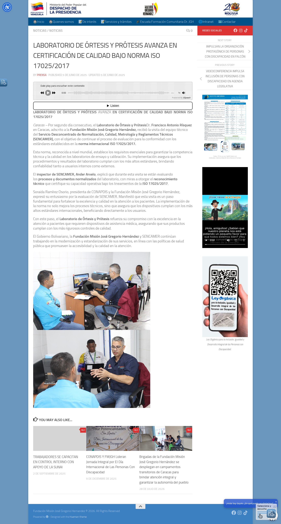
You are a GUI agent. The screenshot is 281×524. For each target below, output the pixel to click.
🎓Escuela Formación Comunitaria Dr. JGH (165, 22)
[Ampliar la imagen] (243, 99)
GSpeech (186, 97)
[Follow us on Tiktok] (246, 30)
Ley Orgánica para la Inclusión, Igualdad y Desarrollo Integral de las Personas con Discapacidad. (225, 344)
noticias (40, 31)
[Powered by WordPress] (47, 516)
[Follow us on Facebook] (235, 30)
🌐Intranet (206, 22)
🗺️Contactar (227, 22)
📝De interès (87, 22)
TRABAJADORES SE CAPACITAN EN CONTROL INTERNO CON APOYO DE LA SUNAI (55, 462)
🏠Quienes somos (61, 22)
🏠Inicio (38, 22)
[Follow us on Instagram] (241, 30)
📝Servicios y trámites (116, 22)
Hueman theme (78, 516)
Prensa (42, 75)
